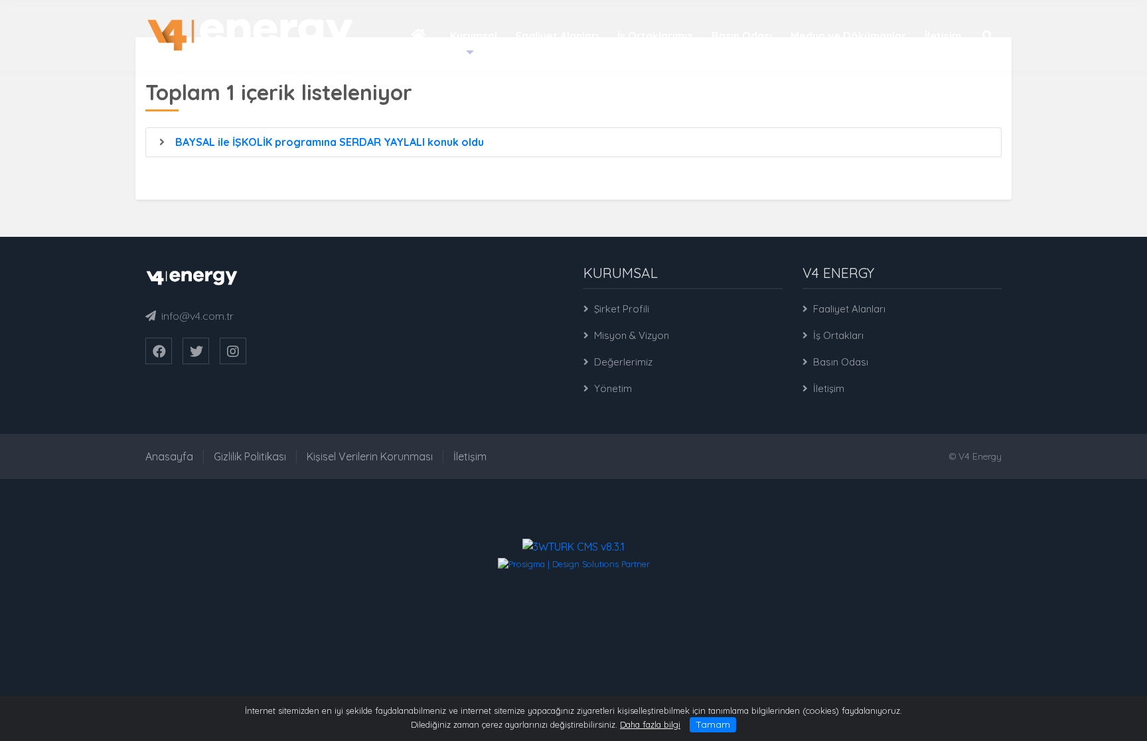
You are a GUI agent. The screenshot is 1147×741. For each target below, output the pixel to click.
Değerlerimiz (623, 362)
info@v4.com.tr (197, 315)
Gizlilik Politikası (250, 456)
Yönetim (613, 388)
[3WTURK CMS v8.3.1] (573, 545)
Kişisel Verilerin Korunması (370, 456)
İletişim (828, 388)
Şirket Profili (621, 309)
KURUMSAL (620, 272)
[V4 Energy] (250, 33)
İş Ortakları (838, 335)
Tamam (713, 724)
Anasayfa (169, 456)
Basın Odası (840, 362)
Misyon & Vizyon (631, 335)
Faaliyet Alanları (849, 309)
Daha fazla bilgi (650, 724)
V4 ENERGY (838, 272)
